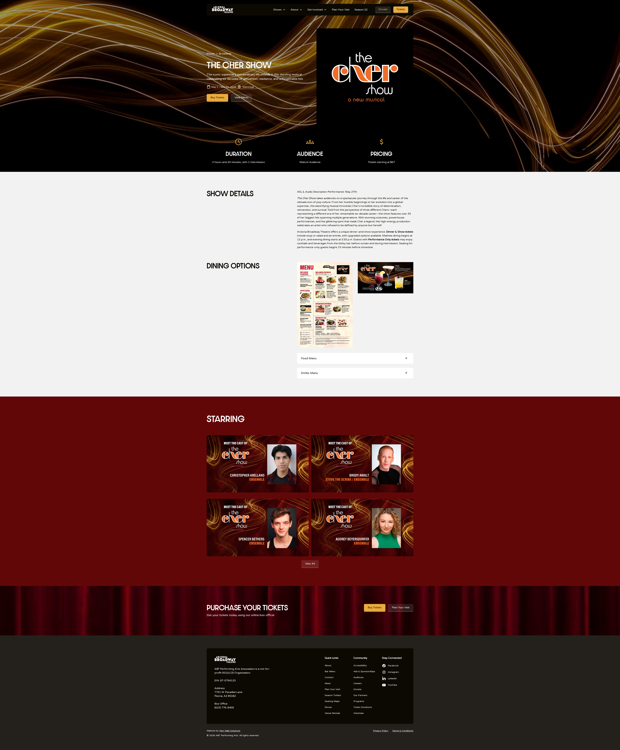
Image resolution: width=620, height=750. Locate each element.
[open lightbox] (325, 305)
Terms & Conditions (402, 730)
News (328, 683)
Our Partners (360, 695)
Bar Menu (330, 671)
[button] (279, 9)
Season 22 (361, 9)
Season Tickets (333, 695)
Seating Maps (332, 701)
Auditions (358, 677)
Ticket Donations (362, 707)
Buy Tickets (217, 97)
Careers (357, 683)
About (328, 665)
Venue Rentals (332, 713)
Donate (383, 9)
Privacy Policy (380, 730)
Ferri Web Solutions (229, 730)
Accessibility (360, 665)
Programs (358, 701)
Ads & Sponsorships (364, 671)
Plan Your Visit (340, 9)
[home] (222, 9)
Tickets (401, 9)
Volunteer (358, 713)
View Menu (241, 97)
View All (310, 563)
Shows (328, 707)
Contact (329, 677)
